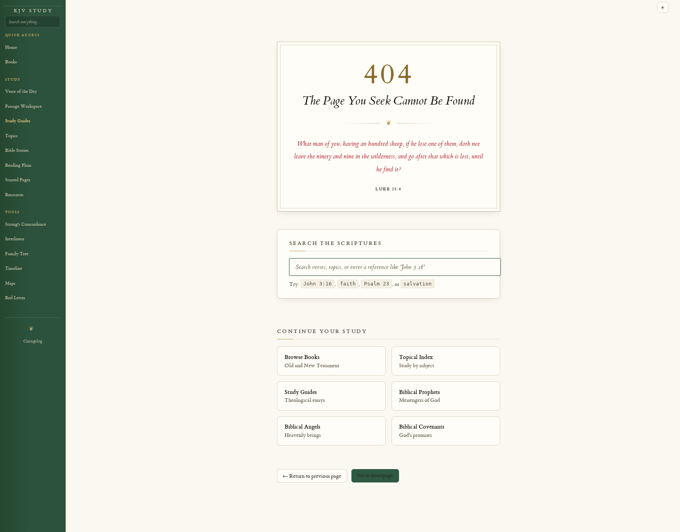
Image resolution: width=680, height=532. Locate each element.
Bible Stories (17, 150)
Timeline (13, 268)
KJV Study (33, 11)
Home (11, 47)
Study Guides (17, 121)
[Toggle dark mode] (662, 7)
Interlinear (14, 239)
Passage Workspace (23, 106)
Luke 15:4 (388, 188)
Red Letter (15, 298)
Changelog (32, 341)
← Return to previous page (312, 476)
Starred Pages (17, 180)
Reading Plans (18, 165)
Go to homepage (375, 475)
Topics (11, 136)
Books (11, 62)
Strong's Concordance (25, 224)
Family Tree (16, 254)
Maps (10, 283)
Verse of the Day (21, 91)
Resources (14, 195)
